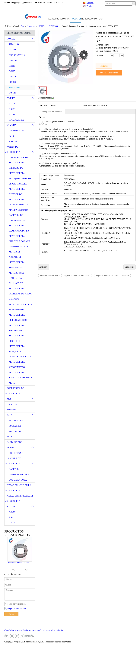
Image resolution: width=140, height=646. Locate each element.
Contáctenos (44, 630)
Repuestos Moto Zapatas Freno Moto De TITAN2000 (20, 563)
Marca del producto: (92, 105)
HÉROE (10, 447)
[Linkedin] (27, 636)
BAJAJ (10, 415)
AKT (9, 399)
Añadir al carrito (111, 73)
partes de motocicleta (49, 275)
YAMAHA (11, 125)
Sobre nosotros (15, 630)
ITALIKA (11, 98)
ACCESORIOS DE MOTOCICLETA (14, 390)
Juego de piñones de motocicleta (77, 275)
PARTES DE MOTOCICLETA (12, 149)
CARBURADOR (14, 442)
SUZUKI (11, 506)
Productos (27, 630)
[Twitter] (22, 636)
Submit (11, 614)
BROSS (10, 436)
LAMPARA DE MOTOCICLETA (13, 461)
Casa (6, 630)
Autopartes (11, 410)
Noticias (35, 630)
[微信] (32, 636)
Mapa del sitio (57, 630)
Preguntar (104, 66)
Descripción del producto (51, 112)
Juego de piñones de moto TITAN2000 (112, 275)
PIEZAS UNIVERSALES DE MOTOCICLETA (19, 498)
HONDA (11, 39)
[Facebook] (12, 636)
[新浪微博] (17, 636)
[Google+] (7, 636)
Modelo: (43, 105)
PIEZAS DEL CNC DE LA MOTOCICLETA (18, 487)
